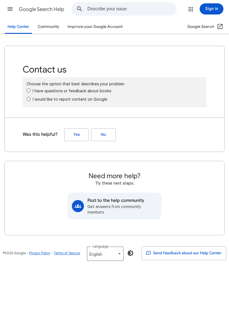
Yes (76, 134)
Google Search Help (41, 9)
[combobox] (131, 9)
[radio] (29, 90)
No (103, 134)
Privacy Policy (39, 253)
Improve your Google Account (95, 26)
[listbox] (105, 253)
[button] (10, 9)
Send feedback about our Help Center (187, 253)
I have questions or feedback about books (72, 90)
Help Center (18, 26)
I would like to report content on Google (70, 99)
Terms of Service (67, 253)
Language (101, 246)
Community (48, 26)
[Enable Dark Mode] (130, 253)
